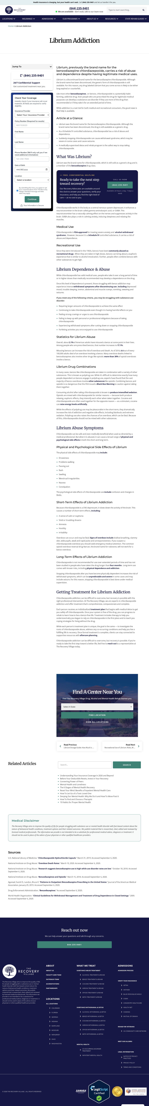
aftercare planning (88, 635)
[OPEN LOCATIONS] (14, 19)
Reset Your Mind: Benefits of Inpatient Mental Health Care (85, 790)
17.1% (120, 345)
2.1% (71, 342)
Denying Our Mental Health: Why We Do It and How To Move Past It (89, 796)
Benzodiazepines (47, 890)
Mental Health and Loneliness (73, 784)
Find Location (97, 715)
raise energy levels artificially (73, 404)
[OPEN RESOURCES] (117, 19)
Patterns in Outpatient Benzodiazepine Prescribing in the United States (73, 882)
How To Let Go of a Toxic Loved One (75, 793)
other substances (97, 381)
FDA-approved (80, 232)
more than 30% (111, 356)
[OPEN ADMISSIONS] (55, 19)
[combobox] (123, 10)
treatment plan (98, 609)
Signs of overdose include (101, 537)
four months (116, 565)
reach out (112, 643)
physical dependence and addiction (103, 568)
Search (127, 765)
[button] (51, 67)
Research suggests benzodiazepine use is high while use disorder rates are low (75, 868)
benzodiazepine (78, 165)
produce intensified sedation (123, 392)
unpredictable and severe (100, 576)
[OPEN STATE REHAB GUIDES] (146, 19)
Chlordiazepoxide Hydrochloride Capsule (57, 858)
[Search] (143, 10)
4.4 (122, 350)
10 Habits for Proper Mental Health (75, 802)
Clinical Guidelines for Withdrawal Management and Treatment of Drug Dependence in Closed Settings (81, 895)
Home (11, 26)
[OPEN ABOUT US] (97, 19)
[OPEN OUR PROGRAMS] (79, 19)
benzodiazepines (78, 93)
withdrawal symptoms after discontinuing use (95, 286)
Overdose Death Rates (49, 863)
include (103, 452)
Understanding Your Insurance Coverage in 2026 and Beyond (87, 775)
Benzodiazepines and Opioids (52, 876)
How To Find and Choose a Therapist (76, 799)
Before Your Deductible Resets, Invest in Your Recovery (84, 778)
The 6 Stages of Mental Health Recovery (77, 787)
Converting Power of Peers (71, 781)
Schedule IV (93, 235)
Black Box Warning (105, 384)
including (122, 286)
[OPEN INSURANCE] (34, 19)
